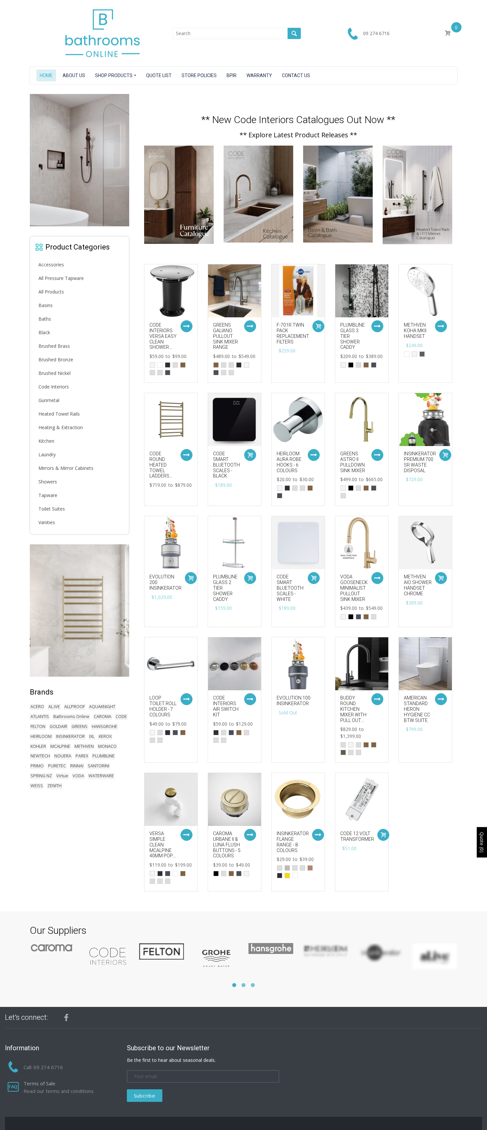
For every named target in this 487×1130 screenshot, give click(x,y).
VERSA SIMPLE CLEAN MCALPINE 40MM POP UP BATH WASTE (161, 850)
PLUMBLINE (103, 756)
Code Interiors (53, 387)
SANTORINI (98, 766)
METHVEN (84, 746)
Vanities (46, 522)
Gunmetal (48, 400)
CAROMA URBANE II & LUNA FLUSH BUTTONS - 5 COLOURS (227, 844)
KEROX (105, 736)
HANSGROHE (104, 726)
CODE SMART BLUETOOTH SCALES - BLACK (226, 464)
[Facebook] (66, 1017)
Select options (186, 326)
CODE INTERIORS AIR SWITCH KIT (226, 706)
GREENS (79, 726)
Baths (44, 319)
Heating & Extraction (60, 427)
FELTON (37, 726)
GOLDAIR (58, 726)
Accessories (51, 264)
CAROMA (102, 716)
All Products (51, 292)
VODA (78, 776)
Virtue (62, 776)
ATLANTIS (39, 716)
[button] (234, 985)
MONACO (107, 746)
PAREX (82, 756)
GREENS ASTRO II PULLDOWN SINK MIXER (352, 462)
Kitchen (46, 441)
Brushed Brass (54, 346)
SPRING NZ (41, 776)
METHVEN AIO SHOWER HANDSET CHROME (418, 585)
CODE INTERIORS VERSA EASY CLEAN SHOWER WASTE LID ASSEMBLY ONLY (163, 344)
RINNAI (76, 766)
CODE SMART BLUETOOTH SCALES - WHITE (290, 588)
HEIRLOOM (41, 736)
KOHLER (38, 746)
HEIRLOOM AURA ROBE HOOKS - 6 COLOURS (289, 462)
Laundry (47, 454)
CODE (121, 716)
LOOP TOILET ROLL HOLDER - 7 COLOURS (163, 706)
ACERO (37, 706)
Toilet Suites (51, 509)
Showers (47, 481)
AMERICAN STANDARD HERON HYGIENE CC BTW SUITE (417, 709)
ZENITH (54, 786)
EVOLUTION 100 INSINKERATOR (293, 700)
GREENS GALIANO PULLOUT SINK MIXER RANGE (225, 336)
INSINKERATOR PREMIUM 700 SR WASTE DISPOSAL (420, 462)
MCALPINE (60, 746)
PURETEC (57, 766)
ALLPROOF (74, 706)
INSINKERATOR (70, 736)
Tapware (47, 495)
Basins (45, 305)
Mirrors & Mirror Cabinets (65, 468)
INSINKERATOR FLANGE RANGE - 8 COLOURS (293, 842)
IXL (91, 736)
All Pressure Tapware (61, 278)
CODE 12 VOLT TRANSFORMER (357, 836)
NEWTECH (40, 756)
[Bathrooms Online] (101, 33)
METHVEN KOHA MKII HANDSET (415, 330)
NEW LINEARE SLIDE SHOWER (83, 221)
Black (44, 332)
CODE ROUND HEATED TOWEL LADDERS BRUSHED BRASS (159, 470)
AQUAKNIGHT (102, 706)
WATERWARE (101, 776)
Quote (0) (482, 842)
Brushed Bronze (55, 359)
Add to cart (318, 326)
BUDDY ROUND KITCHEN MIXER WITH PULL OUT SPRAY (353, 711)
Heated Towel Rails (59, 414)
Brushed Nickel (54, 373)
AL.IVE (54, 706)
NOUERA (62, 756)
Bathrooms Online (71, 716)
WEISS (36, 786)
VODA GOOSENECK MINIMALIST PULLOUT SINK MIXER (354, 588)
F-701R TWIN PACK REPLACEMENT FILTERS (293, 333)
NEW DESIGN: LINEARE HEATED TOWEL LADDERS (84, 667)
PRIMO (37, 766)
